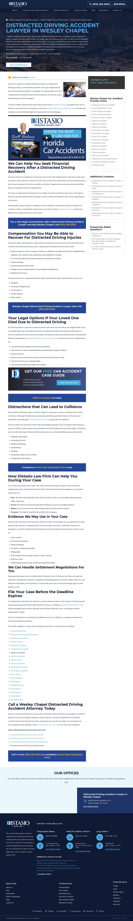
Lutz (65, 863)
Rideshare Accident (65, 903)
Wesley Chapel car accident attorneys (60, 108)
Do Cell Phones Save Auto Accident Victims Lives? (106, 248)
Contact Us (117, 10)
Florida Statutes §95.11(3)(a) (72, 605)
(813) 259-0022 (51, 836)
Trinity (39, 870)
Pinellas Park (52, 865)
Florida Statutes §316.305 (38, 419)
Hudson (44, 863)
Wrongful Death (17, 699)
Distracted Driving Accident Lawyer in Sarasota (107, 198)
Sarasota (73, 865)
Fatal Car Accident (99, 121)
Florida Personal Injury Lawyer (7, 20)
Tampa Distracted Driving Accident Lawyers (27, 735)
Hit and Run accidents (19, 667)
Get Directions (90, 806)
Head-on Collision (99, 124)
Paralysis (19, 678)
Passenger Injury (98, 143)
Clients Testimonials (13, 897)
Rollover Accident (99, 149)
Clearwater (65, 860)
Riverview (67, 865)
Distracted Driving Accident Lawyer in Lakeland (107, 203)
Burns (13, 678)
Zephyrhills (50, 870)
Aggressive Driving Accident (103, 105)
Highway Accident (99, 127)
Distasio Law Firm (59, 105)
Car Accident (63, 890)
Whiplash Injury (98, 165)
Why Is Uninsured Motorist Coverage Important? (107, 235)
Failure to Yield (16, 642)
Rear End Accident (99, 146)
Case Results (10, 893)
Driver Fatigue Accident (101, 111)
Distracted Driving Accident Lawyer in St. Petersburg (107, 193)
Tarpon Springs (64, 868)
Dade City (73, 860)
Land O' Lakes (58, 863)
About (14, 10)
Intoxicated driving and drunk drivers (24, 634)
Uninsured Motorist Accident (103, 162)
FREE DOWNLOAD (69, 383)
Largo (115, 889)
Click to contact (42, 398)
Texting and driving (18, 631)
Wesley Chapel (118, 892)
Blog (7, 890)
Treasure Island (75, 868)
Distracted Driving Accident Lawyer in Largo (107, 187)
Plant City (60, 865)
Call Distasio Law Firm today (49, 725)
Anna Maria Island (42, 860)
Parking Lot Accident (100, 140)
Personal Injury (64, 887)
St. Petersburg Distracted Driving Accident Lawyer (29, 742)
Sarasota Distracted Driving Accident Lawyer (27, 738)
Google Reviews (27, 58)
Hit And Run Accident (100, 130)
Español (120, 4)
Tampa (115, 886)
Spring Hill (46, 868)
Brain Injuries (16, 681)
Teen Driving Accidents (19, 638)
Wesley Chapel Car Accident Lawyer (54, 20)
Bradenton (52, 860)
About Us (9, 887)
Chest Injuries (16, 696)
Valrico (44, 870)
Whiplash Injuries (17, 685)
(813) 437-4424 (81, 836)
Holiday (39, 863)
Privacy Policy (116, 918)
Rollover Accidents (18, 656)
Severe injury (16, 674)
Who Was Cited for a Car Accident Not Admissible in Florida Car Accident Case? (106, 241)
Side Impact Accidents (19, 671)
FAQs (93, 10)
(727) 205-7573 (111, 836)
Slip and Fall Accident (66, 900)
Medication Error (65, 893)
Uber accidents (16, 660)
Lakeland (50, 863)
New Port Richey (42, 865)
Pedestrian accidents (18, 645)
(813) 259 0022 (56, 54)
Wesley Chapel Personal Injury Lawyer (24, 20)
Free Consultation (19, 64)
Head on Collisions (18, 663)
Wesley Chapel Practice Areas (35, 10)
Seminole (39, 868)
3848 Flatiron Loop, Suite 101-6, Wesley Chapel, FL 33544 (27, 54)
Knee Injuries (16, 692)
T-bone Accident (98, 152)
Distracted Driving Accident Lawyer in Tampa (107, 182)
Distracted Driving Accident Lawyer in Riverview (107, 209)
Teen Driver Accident (100, 156)
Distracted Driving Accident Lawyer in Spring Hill (107, 214)
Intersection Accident (100, 133)
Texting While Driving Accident (104, 159)
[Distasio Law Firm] (17, 4)
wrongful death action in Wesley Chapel (43, 338)
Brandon (58, 860)
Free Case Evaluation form (51, 467)
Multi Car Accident (99, 137)
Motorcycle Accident (66, 897)
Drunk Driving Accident (101, 114)
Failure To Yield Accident (102, 118)
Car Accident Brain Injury (102, 108)
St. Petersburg (54, 868)
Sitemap (125, 918)
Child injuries (16, 689)
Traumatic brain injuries (20, 649)
